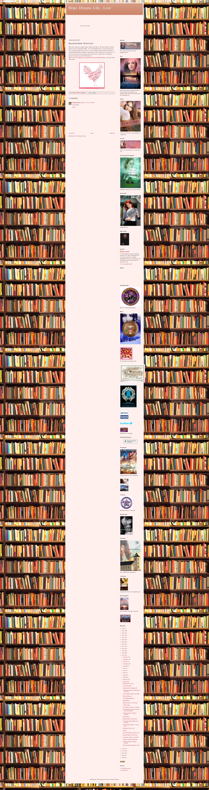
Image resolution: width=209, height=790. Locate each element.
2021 (123, 637)
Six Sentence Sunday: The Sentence (131, 707)
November (125, 659)
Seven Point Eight (127, 686)
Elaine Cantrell (125, 251)
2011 (123, 751)
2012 (123, 748)
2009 (123, 755)
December (125, 657)
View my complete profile (126, 264)
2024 (123, 630)
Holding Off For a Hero (128, 683)
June (124, 670)
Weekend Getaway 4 (127, 696)
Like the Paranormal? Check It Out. (131, 732)
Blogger (117, 779)
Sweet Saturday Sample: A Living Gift (131, 725)
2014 (123, 653)
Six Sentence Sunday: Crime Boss (131, 737)
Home (92, 133)
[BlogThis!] (90, 93)
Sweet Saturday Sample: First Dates (131, 694)
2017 (123, 646)
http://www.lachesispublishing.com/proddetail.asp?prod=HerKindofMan (87, 57)
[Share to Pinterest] (95, 93)
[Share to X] (92, 93)
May (124, 672)
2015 (123, 650)
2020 (123, 639)
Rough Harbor (126, 700)
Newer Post (71, 133)
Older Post (112, 133)
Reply (73, 107)
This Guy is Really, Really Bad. (130, 739)
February (125, 679)
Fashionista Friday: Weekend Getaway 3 (129, 713)
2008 (123, 757)
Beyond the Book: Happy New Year (131, 745)
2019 (123, 642)
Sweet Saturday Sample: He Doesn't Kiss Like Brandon (131, 710)
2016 (123, 648)
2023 (123, 633)
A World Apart (126, 705)
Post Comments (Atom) (80, 136)
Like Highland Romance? (129, 698)
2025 (123, 628)
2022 (123, 635)
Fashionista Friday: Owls (128, 728)
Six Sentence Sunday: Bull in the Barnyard (130, 721)
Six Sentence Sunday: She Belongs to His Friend (131, 690)
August (125, 666)
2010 (123, 753)
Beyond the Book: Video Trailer (130, 703)
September (125, 664)
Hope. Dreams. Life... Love (90, 7)
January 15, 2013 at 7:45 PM (87, 102)
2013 (123, 655)
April (124, 675)
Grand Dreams (126, 716)
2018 (123, 644)
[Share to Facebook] (93, 93)
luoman (107, 779)
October (125, 661)
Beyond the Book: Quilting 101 (130, 688)
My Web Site (124, 770)
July (124, 668)
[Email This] (89, 93)
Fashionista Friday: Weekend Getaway (129, 742)
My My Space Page (125, 768)
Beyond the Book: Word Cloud (130, 719)
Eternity (125, 730)
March (124, 677)
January (125, 681)
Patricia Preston (76, 102)
